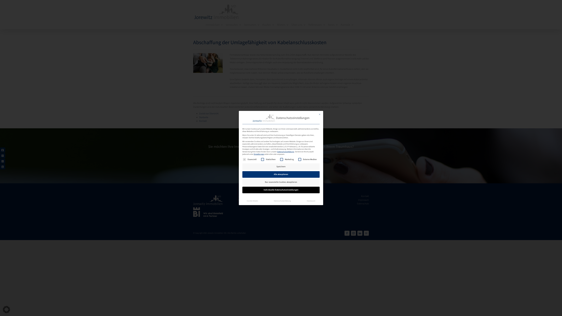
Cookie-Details (252, 201)
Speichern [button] (281, 166)
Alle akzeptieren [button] (281, 174)
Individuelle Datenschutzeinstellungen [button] (281, 189)
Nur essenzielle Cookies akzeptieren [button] (281, 182)
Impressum (311, 201)
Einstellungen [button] (259, 154)
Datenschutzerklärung (285, 151)
